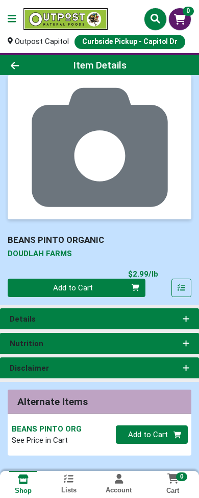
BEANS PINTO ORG (47, 429)
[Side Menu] (12, 19)
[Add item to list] (181, 288)
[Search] (155, 19)
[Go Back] (31, 65)
